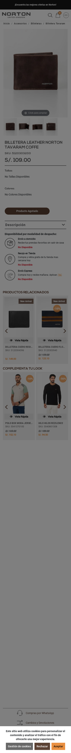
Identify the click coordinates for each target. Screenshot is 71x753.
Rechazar (42, 746)
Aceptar (58, 746)
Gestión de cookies (19, 746)
